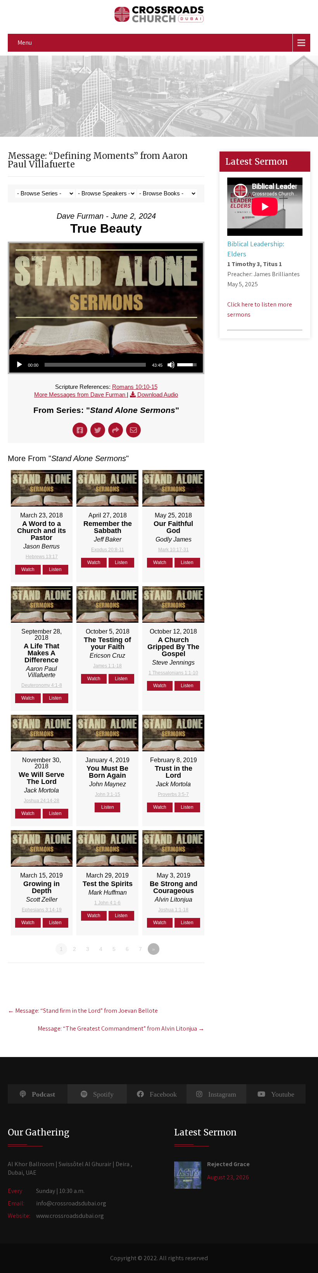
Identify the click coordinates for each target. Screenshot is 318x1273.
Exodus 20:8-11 (107, 549)
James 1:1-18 (107, 666)
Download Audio (157, 394)
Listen (55, 569)
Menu (24, 42)
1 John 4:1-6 (107, 903)
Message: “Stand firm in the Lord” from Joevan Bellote (83, 1011)
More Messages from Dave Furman (80, 394)
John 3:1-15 (107, 794)
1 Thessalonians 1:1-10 (173, 673)
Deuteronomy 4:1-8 (41, 685)
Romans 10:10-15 (134, 386)
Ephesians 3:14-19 (42, 910)
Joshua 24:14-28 (41, 800)
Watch (28, 569)
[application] (106, 365)
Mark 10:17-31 (173, 549)
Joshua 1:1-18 (173, 910)
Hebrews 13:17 (42, 556)
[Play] (19, 365)
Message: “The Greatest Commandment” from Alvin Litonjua (121, 1028)
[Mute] (171, 365)
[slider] (95, 365)
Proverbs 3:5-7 (173, 794)
